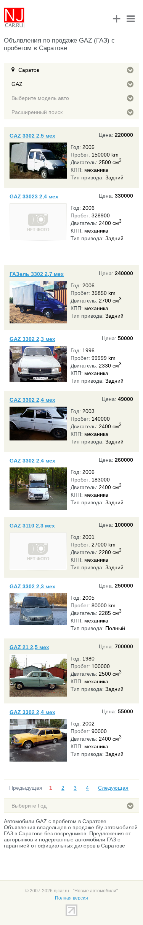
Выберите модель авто (40, 98)
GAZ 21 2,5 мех (29, 647)
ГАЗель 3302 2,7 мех (37, 274)
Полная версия (71, 898)
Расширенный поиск (37, 112)
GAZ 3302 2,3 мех (32, 339)
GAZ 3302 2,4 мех (32, 400)
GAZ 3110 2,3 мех (32, 526)
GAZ (16, 84)
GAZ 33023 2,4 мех (34, 196)
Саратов (28, 70)
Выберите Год (29, 806)
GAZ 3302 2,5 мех (32, 136)
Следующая (113, 788)
